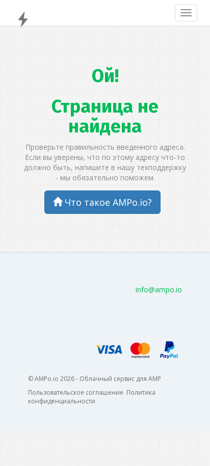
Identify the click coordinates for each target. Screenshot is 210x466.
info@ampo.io (159, 289)
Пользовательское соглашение (75, 392)
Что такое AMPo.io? (107, 202)
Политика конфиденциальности (91, 396)
